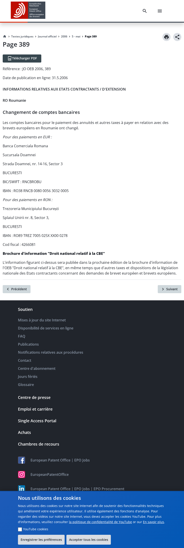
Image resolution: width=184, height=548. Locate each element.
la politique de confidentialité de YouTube (100, 522)
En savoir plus (153, 522)
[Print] (166, 37)
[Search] (145, 11)
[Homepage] (5, 37)
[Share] (177, 37)
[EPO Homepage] (28, 11)
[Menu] (160, 11)
